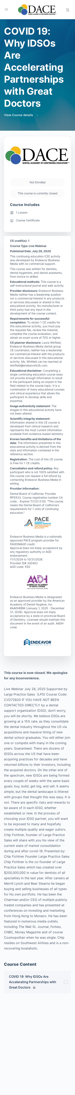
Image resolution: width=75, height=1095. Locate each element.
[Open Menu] (6, 9)
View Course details (19, 115)
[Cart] (67, 9)
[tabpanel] (37, 810)
